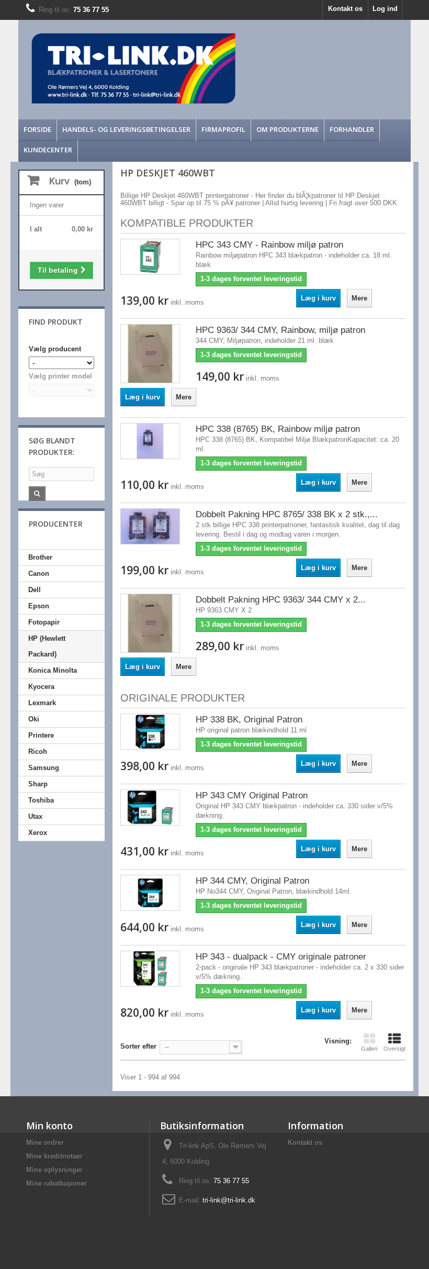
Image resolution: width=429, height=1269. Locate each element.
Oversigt (394, 1048)
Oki (33, 719)
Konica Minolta (52, 670)
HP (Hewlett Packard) (46, 646)
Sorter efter (138, 1046)
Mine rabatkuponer (56, 1183)
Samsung (43, 768)
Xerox (37, 833)
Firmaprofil (223, 129)
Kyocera (41, 687)
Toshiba (41, 800)
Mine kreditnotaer (54, 1156)
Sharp (38, 784)
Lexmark (42, 703)
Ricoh (37, 751)
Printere (41, 735)
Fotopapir (44, 622)
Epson (38, 606)
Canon (38, 573)
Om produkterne (287, 129)
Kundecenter (48, 149)
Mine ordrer (45, 1142)
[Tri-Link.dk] (165, 68)
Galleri (369, 1048)
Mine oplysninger (54, 1170)
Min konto (49, 1125)
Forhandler (352, 129)
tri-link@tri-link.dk (228, 1200)
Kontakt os (345, 9)
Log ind (385, 9)
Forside (37, 129)
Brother (40, 557)
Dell (34, 590)
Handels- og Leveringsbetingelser (126, 129)
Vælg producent (55, 349)
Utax (35, 816)
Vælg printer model (60, 376)
